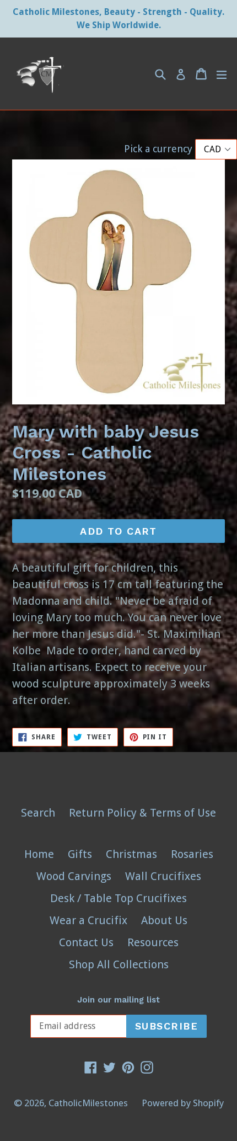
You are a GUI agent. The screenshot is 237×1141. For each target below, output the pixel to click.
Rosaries (192, 854)
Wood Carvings (73, 876)
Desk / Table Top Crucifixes (118, 898)
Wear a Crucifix (88, 920)
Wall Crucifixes (163, 876)
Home (39, 854)
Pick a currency (159, 148)
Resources (153, 942)
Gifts (80, 854)
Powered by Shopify (183, 1102)
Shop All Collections (119, 964)
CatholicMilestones (88, 1102)
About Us (164, 920)
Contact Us (86, 942)
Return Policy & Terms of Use (142, 812)
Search (38, 812)
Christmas (131, 854)
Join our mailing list (118, 1000)
